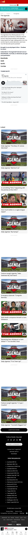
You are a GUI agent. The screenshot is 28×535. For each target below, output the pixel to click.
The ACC (8, 13)
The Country (14, 521)
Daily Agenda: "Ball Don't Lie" (14, 160)
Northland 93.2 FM (12, 480)
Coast (21, 517)
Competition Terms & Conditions (9, 513)
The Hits (12, 517)
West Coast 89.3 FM (13, 502)
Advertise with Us (14, 451)
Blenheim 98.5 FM (12, 464)
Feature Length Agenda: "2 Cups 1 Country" (14, 396)
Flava (25, 517)
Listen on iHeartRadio (14, 529)
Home (2, 13)
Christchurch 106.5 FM (13, 466)
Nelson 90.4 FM (11, 477)
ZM (8, 517)
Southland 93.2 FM (12, 486)
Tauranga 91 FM (11, 493)
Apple (2, 61)
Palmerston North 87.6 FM (14, 482)
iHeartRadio (4, 58)
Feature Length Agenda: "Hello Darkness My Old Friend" (14, 267)
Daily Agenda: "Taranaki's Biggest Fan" (14, 417)
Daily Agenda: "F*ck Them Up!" (14, 354)
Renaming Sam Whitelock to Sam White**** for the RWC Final (14, 333)
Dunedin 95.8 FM (12, 469)
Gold (4, 519)
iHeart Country (10, 519)
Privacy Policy (9, 511)
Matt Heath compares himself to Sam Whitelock (14, 311)
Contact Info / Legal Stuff (14, 449)
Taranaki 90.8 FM (12, 489)
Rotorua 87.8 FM (12, 484)
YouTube (3, 66)
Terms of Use (18, 511)
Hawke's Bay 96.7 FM (13, 475)
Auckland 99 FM (11, 462)
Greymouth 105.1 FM (13, 473)
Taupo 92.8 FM (11, 491)
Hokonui (23, 519)
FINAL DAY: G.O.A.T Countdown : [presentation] (14, 8)
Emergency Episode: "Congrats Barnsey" (14, 289)
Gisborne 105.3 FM (12, 471)
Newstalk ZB (4, 517)
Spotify (3, 63)
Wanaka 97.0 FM (12, 498)
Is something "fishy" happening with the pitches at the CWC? (14, 181)
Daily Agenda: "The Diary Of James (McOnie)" (14, 139)
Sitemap (22, 513)
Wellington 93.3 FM (12, 500)
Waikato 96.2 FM (12, 495)
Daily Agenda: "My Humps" (14, 224)
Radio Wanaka (17, 519)
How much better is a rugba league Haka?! (14, 203)
